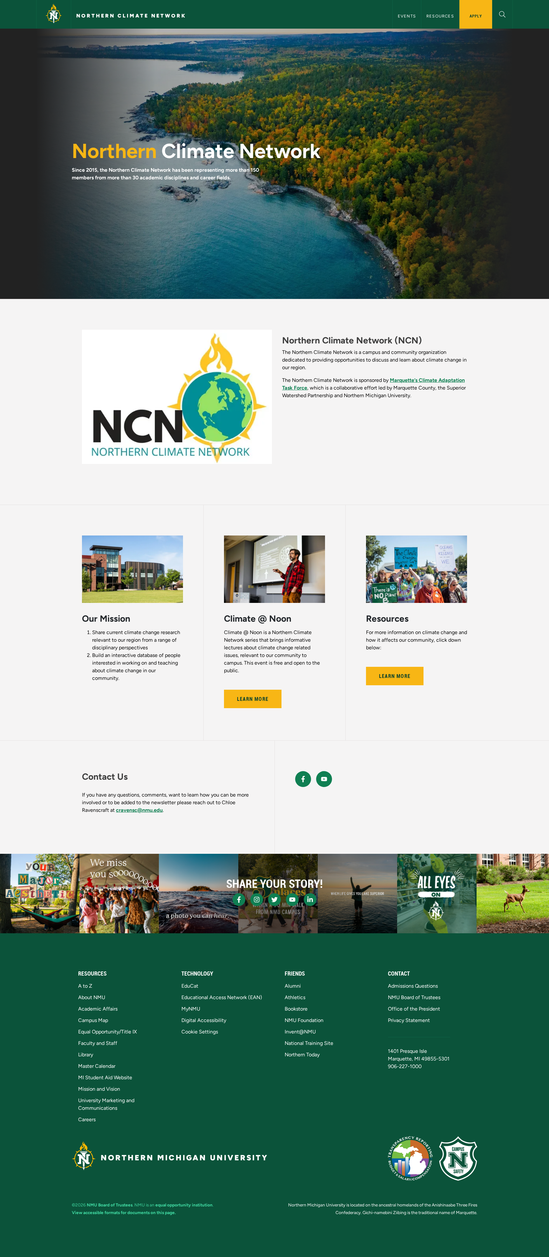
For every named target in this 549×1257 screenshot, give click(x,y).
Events (407, 16)
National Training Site (309, 1043)
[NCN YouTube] (324, 779)
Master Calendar (96, 1066)
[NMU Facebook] (239, 899)
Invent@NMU (300, 1032)
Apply (476, 16)
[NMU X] (274, 899)
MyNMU (190, 1009)
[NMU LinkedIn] (310, 899)
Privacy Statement (409, 1020)
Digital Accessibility (203, 1020)
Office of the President (414, 1009)
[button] (502, 13)
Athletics (295, 997)
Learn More (252, 698)
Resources (440, 16)
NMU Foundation (304, 1020)
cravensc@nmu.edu (139, 810)
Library (85, 1055)
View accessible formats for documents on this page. (124, 1212)
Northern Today (302, 1055)
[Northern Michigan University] (53, 14)
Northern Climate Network (131, 16)
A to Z (85, 986)
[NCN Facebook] (303, 779)
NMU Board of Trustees (414, 997)
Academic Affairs (98, 1009)
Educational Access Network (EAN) (221, 997)
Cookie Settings (199, 1032)
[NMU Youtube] (292, 899)
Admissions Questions (413, 986)
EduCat (189, 986)
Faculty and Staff (97, 1043)
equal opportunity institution (184, 1204)
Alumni (293, 986)
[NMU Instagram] (256, 899)
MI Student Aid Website (105, 1077)
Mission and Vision (99, 1089)
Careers (87, 1119)
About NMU (91, 997)
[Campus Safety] (458, 1158)
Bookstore (296, 1009)
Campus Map (93, 1020)
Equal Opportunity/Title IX (107, 1032)
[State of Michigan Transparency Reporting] (410, 1158)
